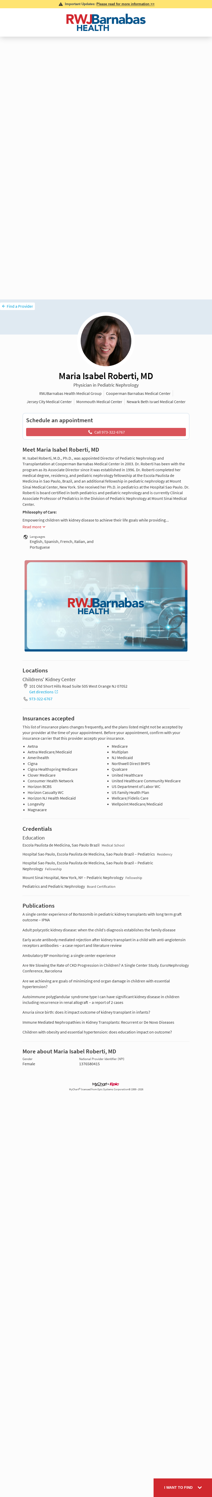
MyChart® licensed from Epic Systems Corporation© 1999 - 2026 (106, 1089)
